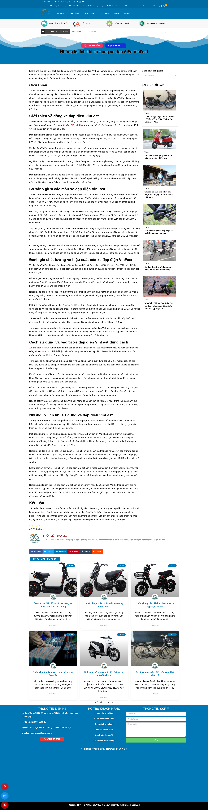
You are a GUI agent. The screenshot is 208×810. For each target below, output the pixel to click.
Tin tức (147, 113)
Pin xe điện (104, 13)
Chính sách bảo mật (104, 735)
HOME (62, 13)
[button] (92, 45)
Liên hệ (127, 13)
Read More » (53, 625)
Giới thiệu (75, 13)
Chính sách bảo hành (104, 729)
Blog (116, 13)
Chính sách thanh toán (104, 718)
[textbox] (160, 75)
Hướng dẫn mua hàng (104, 713)
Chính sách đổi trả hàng (104, 740)
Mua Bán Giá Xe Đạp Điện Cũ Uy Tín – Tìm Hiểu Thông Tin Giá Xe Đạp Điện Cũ (159, 306)
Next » (110, 702)
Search (164, 31)
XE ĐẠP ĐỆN (89, 13)
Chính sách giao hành (104, 724)
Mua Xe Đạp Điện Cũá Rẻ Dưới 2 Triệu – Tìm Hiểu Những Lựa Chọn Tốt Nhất (159, 119)
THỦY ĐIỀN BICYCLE (91, 805)
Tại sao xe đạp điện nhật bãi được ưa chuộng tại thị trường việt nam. (159, 194)
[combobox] (160, 76)
